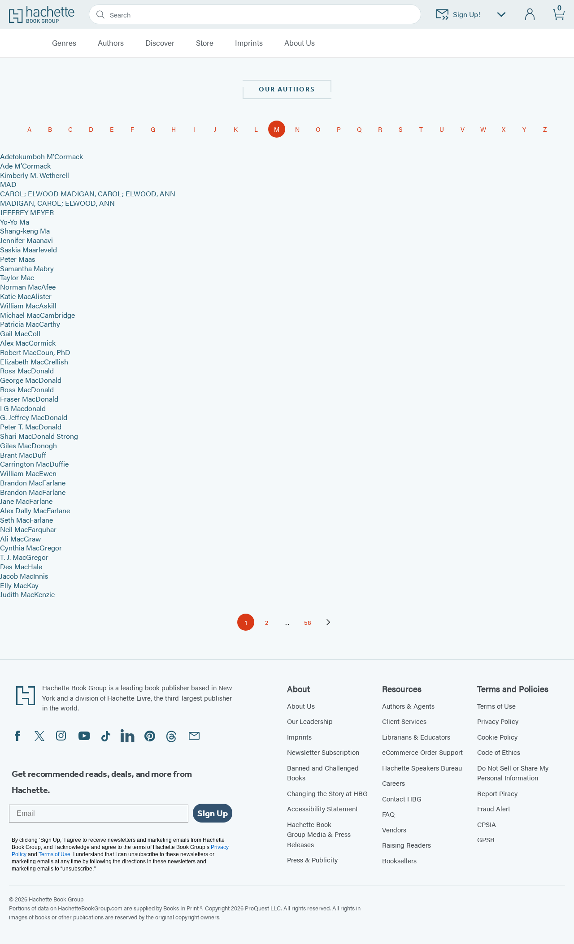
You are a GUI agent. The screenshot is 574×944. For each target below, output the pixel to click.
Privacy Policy (497, 721)
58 (310, 624)
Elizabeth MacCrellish (34, 361)
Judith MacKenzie (27, 594)
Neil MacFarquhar (28, 529)
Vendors (394, 829)
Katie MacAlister (26, 296)
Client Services (404, 721)
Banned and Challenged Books (323, 773)
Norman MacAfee (28, 286)
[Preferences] (501, 14)
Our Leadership (310, 721)
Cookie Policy (497, 736)
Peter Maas (17, 259)
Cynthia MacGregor (31, 547)
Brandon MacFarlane (32, 482)
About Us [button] (299, 43)
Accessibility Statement (322, 808)
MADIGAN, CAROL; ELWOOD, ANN (57, 203)
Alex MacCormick (28, 343)
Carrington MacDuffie (34, 464)
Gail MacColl (20, 333)
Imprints (249, 43)
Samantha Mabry (27, 268)
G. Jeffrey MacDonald (33, 417)
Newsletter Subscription (323, 752)
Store (204, 43)
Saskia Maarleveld (28, 249)
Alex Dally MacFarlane (35, 510)
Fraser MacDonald (29, 399)
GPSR (486, 839)
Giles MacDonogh (28, 445)
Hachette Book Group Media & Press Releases (319, 834)
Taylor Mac (17, 277)
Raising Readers (406, 844)
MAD (8, 184)
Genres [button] (64, 43)
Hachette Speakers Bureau (422, 767)
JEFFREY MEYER (27, 212)
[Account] (530, 14)
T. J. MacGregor (24, 557)
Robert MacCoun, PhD (35, 352)
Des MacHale (21, 566)
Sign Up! (466, 14)
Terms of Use (496, 705)
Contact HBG (402, 798)
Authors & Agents (408, 705)
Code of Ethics (498, 752)
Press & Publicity (312, 859)
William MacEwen (28, 473)
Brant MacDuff (23, 455)
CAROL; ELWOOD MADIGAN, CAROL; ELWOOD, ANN (87, 193)
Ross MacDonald (27, 370)
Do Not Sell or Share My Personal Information (512, 773)
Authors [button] (111, 43)
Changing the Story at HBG (327, 793)
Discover (159, 43)
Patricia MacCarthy (30, 324)
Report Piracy (497, 793)
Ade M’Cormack (25, 165)
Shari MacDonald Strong (39, 436)
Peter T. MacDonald (30, 426)
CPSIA (486, 824)
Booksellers (399, 860)
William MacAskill (28, 305)
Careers (393, 783)
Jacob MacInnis (24, 576)
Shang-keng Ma (25, 230)
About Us (301, 705)
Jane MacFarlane (26, 501)
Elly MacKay (19, 585)
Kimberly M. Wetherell (34, 175)
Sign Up (212, 813)
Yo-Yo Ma (14, 222)
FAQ (388, 813)
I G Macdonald (23, 408)
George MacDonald (30, 380)
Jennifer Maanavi (26, 240)
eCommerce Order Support (422, 752)
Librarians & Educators (416, 736)
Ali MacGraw (20, 538)
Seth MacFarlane (26, 520)
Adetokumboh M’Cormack (41, 156)
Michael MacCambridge (37, 315)
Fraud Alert (493, 808)
